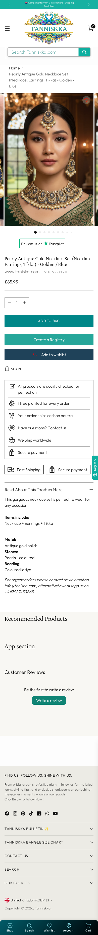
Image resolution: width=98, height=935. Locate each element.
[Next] (88, 4)
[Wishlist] (49, 925)
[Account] (68, 925)
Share (16, 369)
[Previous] (9, 4)
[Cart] (88, 925)
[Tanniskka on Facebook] (8, 814)
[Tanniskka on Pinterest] (24, 814)
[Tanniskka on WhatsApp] (48, 814)
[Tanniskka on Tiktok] (32, 814)
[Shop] (10, 925)
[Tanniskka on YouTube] (56, 814)
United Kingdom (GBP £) (30, 900)
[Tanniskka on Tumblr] (40, 814)
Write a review (49, 700)
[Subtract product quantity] (9, 303)
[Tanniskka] (49, 28)
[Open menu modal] (7, 28)
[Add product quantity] (24, 303)
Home (14, 67)
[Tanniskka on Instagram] (16, 814)
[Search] (29, 925)
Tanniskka (43, 908)
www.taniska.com (22, 271)
